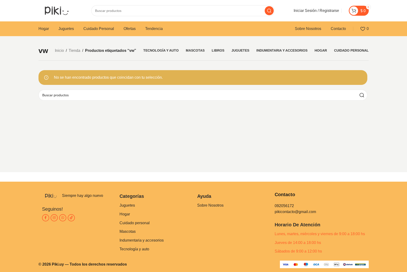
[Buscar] (269, 10)
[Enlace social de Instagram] (54, 217)
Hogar (125, 214)
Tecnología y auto (134, 249)
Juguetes (127, 205)
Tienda (74, 51)
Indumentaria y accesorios (142, 240)
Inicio (59, 51)
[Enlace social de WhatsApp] (62, 217)
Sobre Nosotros (210, 205)
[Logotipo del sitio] (55, 10)
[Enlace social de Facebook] (45, 217)
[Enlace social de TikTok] (71, 217)
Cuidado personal (135, 223)
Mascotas (128, 231)
